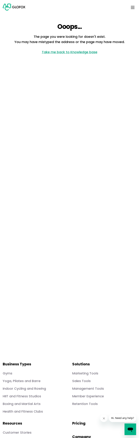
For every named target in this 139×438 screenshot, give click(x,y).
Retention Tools (85, 404)
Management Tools (88, 388)
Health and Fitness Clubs (23, 411)
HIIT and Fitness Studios (22, 396)
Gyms (7, 373)
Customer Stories (17, 432)
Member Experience (88, 396)
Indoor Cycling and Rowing (24, 388)
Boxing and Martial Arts (22, 404)
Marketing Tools (85, 373)
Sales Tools (81, 381)
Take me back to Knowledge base (69, 52)
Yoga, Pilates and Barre (22, 381)
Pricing (78, 423)
